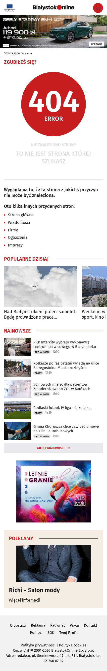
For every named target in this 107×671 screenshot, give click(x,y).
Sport (38, 373)
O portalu (18, 625)
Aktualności (42, 352)
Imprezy (15, 245)
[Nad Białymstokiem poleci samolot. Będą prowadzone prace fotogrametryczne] (40, 286)
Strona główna (14, 53)
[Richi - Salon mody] (53, 563)
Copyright (21, 650)
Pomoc (36, 632)
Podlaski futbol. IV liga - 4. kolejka (62, 407)
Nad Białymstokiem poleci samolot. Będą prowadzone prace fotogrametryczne (40, 314)
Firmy (13, 230)
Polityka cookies (72, 645)
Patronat (57, 625)
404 (29, 53)
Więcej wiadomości (50, 448)
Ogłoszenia (18, 237)
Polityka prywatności (38, 645)
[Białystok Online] (53, 7)
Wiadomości (19, 222)
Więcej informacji (24, 600)
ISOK (50, 632)
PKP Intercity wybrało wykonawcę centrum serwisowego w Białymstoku (64, 344)
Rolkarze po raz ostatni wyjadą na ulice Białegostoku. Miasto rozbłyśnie (66, 365)
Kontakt (90, 625)
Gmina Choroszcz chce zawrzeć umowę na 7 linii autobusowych (66, 428)
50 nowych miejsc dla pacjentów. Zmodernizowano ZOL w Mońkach (61, 386)
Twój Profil (68, 632)
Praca (74, 625)
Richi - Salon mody (34, 590)
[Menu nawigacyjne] (98, 8)
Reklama (38, 625)
